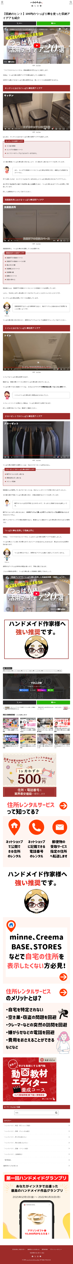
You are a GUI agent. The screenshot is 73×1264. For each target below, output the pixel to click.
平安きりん (7, 315)
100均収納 (7, 670)
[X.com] (35, 6)
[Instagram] (38, 6)
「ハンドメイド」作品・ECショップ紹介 (16, 1125)
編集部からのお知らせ (10, 1165)
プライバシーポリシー (56, 1249)
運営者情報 (45, 1249)
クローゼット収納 (27, 670)
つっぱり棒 (37, 670)
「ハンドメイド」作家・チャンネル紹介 (16, 1131)
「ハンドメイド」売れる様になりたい (15, 1142)
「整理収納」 (8, 668)
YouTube (38, 65)
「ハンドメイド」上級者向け (12, 1154)
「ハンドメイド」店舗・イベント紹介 (15, 1148)
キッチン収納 (16, 670)
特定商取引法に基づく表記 (37, 1253)
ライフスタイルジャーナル (49, 670)
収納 (60, 670)
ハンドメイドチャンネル (32, 1260)
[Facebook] (32, 6)
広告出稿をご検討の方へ (18, 1249)
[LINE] (40, 6)
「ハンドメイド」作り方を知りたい (15, 1137)
